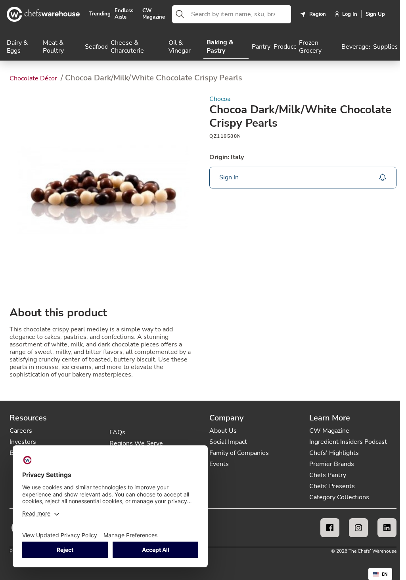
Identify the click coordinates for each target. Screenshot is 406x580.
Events (219, 464)
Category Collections (339, 497)
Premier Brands (331, 464)
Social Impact (228, 442)
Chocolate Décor (34, 78)
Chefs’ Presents (332, 486)
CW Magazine (153, 14)
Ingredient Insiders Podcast (348, 442)
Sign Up (375, 14)
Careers (21, 431)
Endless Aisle (124, 14)
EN (385, 574)
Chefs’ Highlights (334, 453)
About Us (223, 431)
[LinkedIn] (386, 527)
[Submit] (180, 14)
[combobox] (239, 14)
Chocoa (219, 99)
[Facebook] (329, 527)
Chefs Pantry (327, 475)
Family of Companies (239, 453)
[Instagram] (358, 527)
